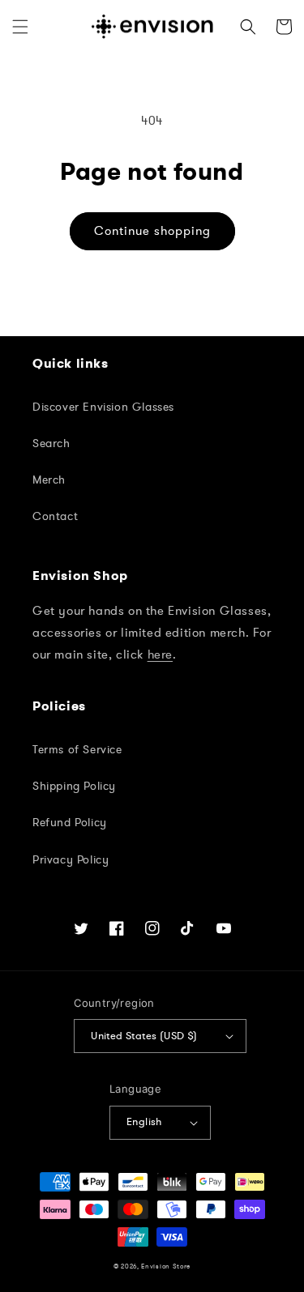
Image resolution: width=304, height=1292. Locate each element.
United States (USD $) (144, 1036)
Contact (55, 516)
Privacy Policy (70, 860)
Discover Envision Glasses (103, 407)
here (160, 654)
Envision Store (166, 1266)
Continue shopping (152, 231)
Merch (49, 480)
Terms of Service (77, 749)
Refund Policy (69, 822)
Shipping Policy (74, 786)
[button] (20, 27)
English (144, 1122)
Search (51, 443)
